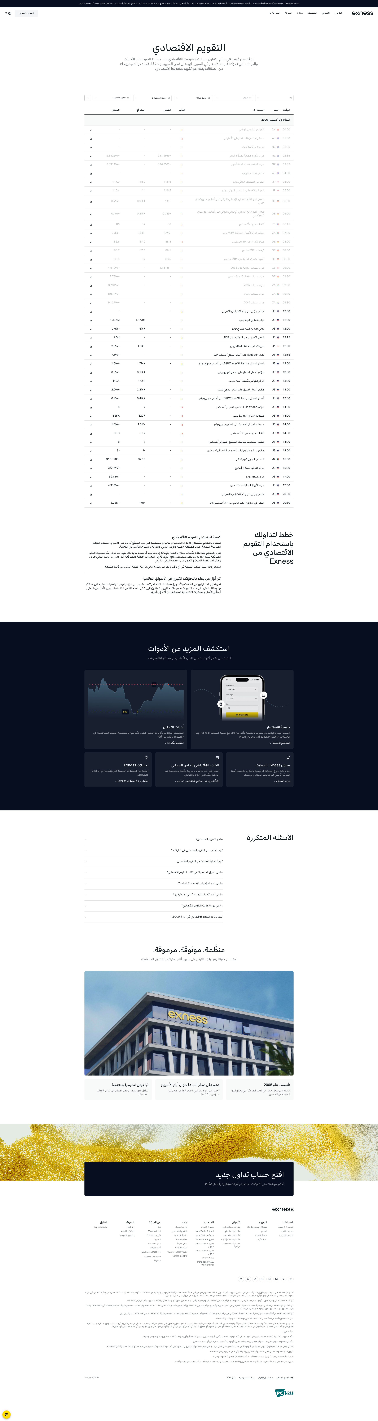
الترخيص (130, 1227)
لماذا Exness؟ (154, 1231)
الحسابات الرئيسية (286, 1227)
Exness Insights (179, 1256)
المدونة (157, 1261)
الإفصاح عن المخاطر (285, 1378)
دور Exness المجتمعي (151, 1252)
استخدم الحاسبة (281, 743)
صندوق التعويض (127, 1235)
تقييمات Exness (153, 1235)
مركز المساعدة (154, 1244)
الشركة (288, 13)
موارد (300, 13)
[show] (176, 98)
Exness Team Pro (152, 1257)
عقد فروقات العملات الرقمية (231, 1245)
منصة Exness (208, 1258)
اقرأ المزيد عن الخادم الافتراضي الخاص (198, 781)
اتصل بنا (157, 1239)
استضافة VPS (181, 1248)
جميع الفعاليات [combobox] (119, 98)
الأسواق (326, 13)
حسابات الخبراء (287, 1231)
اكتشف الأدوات (175, 743)
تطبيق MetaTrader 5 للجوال (204, 1245)
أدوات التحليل (181, 1227)
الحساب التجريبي (286, 1235)
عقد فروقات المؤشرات (230, 1239)
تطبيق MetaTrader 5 (204, 1231)
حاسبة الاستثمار (180, 1235)
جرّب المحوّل (283, 781)
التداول (339, 13)
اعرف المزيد (288, 1332)
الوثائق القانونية (127, 1231)
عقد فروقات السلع (232, 1231)
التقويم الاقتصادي (179, 1231)
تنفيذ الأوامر (262, 1239)
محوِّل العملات (181, 1239)
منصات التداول (207, 1227)
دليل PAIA (231, 1378)
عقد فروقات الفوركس (231, 1227)
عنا (159, 1227)
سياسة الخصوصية (246, 1378)
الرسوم (264, 1231)
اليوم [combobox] (245, 98)
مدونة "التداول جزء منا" (177, 1252)
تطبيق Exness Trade (205, 1239)
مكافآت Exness (100, 1227)
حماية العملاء (261, 1235)
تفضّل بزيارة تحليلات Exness (133, 781)
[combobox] (275, 98)
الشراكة (276, 13)
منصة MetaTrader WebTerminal (205, 1264)
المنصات (312, 13)
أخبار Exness (155, 1248)
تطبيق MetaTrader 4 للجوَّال (204, 1252)
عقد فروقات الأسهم (232, 1235)
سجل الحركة (182, 1244)
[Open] (258, 98)
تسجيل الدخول (26, 13)
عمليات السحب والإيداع (257, 1227)
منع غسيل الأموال (265, 1378)
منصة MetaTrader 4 (205, 1235)
